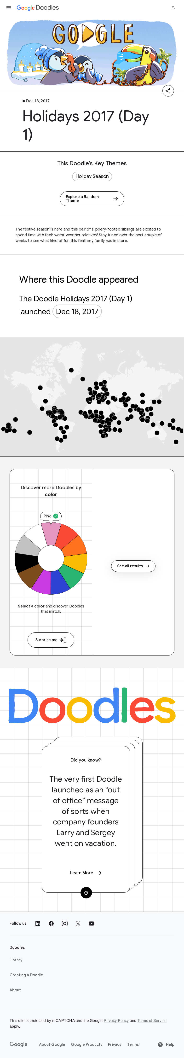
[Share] (168, 91)
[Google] (19, 1044)
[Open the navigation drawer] (8, 7)
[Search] (173, 7)
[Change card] (86, 892)
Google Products (86, 1044)
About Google (52, 1044)
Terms (133, 1044)
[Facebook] (51, 923)
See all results (130, 566)
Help (169, 1044)
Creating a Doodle (26, 975)
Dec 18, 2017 (77, 311)
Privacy (114, 1044)
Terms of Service (152, 1021)
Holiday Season (92, 176)
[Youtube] (91, 923)
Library (16, 960)
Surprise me (46, 640)
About (15, 990)
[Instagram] (64, 923)
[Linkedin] (38, 923)
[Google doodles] (37, 7)
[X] (78, 923)
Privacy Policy (116, 1021)
